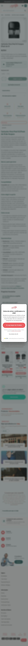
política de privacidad (16, 331)
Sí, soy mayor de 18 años (14, 325)
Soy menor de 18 (13, 334)
